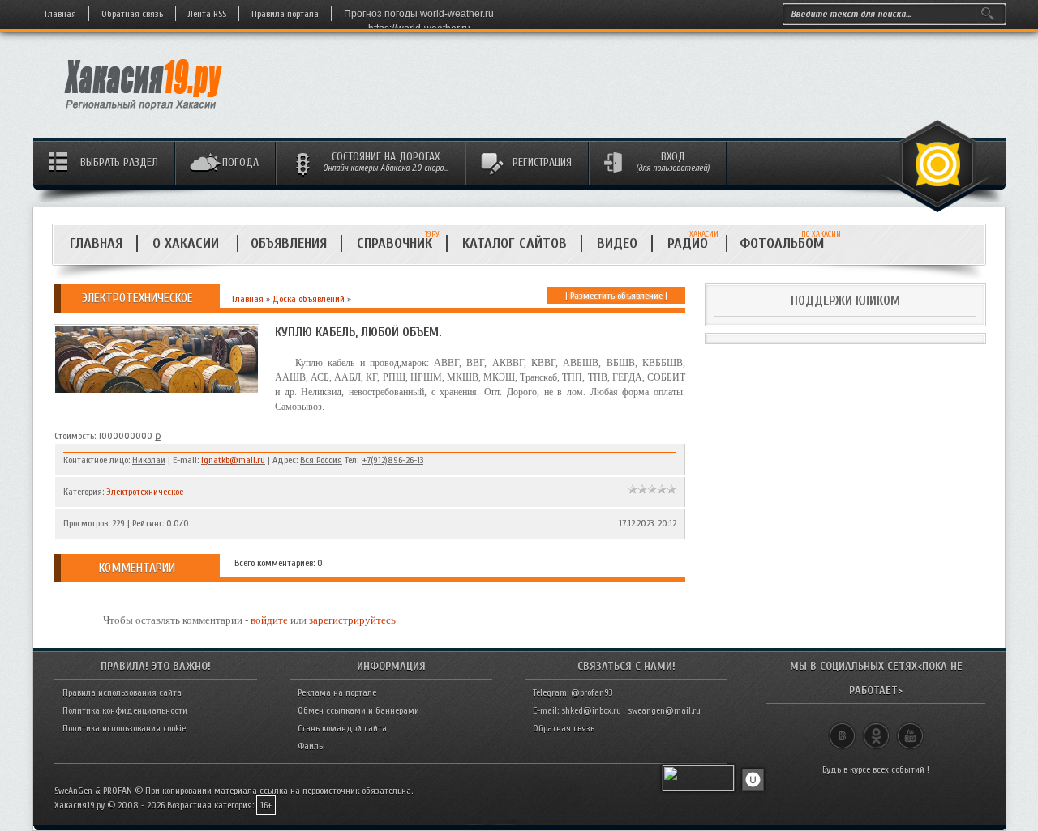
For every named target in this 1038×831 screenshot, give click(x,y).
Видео (617, 243)
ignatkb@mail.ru (233, 460)
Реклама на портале (337, 692)
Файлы (311, 746)
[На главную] (144, 114)
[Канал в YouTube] (910, 729)
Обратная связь (132, 13)
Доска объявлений (308, 299)
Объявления (289, 243)
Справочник (394, 243)
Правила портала (285, 13)
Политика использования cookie (124, 728)
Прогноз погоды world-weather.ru (419, 13)
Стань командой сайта (342, 728)
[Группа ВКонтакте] (842, 729)
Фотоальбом (789, 243)
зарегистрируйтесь (352, 620)
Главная (60, 13)
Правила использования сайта (122, 692)
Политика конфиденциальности (124, 710)
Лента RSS (207, 13)
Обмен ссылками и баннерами (358, 710)
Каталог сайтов (514, 243)
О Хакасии (187, 243)
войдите (269, 620)
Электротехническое (144, 491)
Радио (692, 243)
